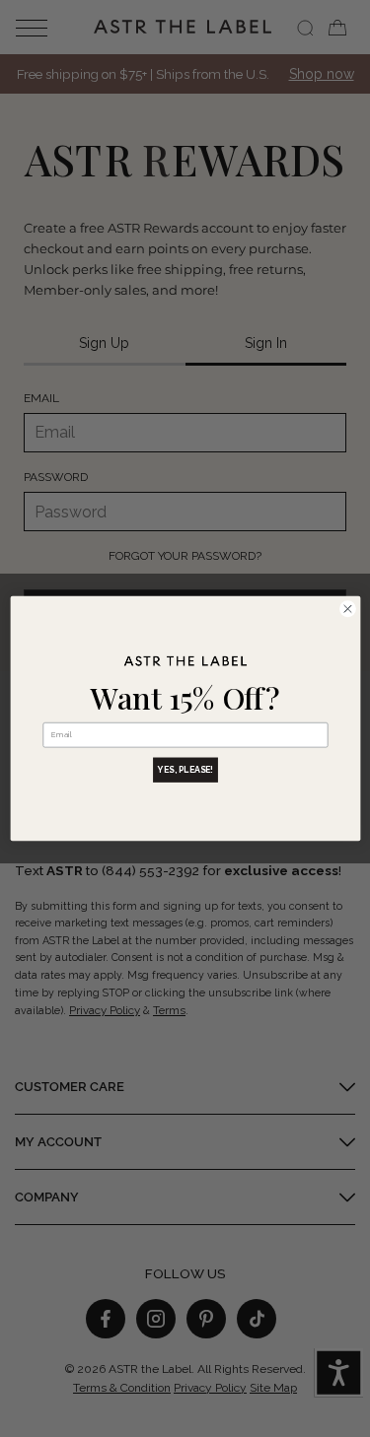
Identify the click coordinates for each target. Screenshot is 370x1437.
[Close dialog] (347, 609)
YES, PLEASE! (185, 770)
